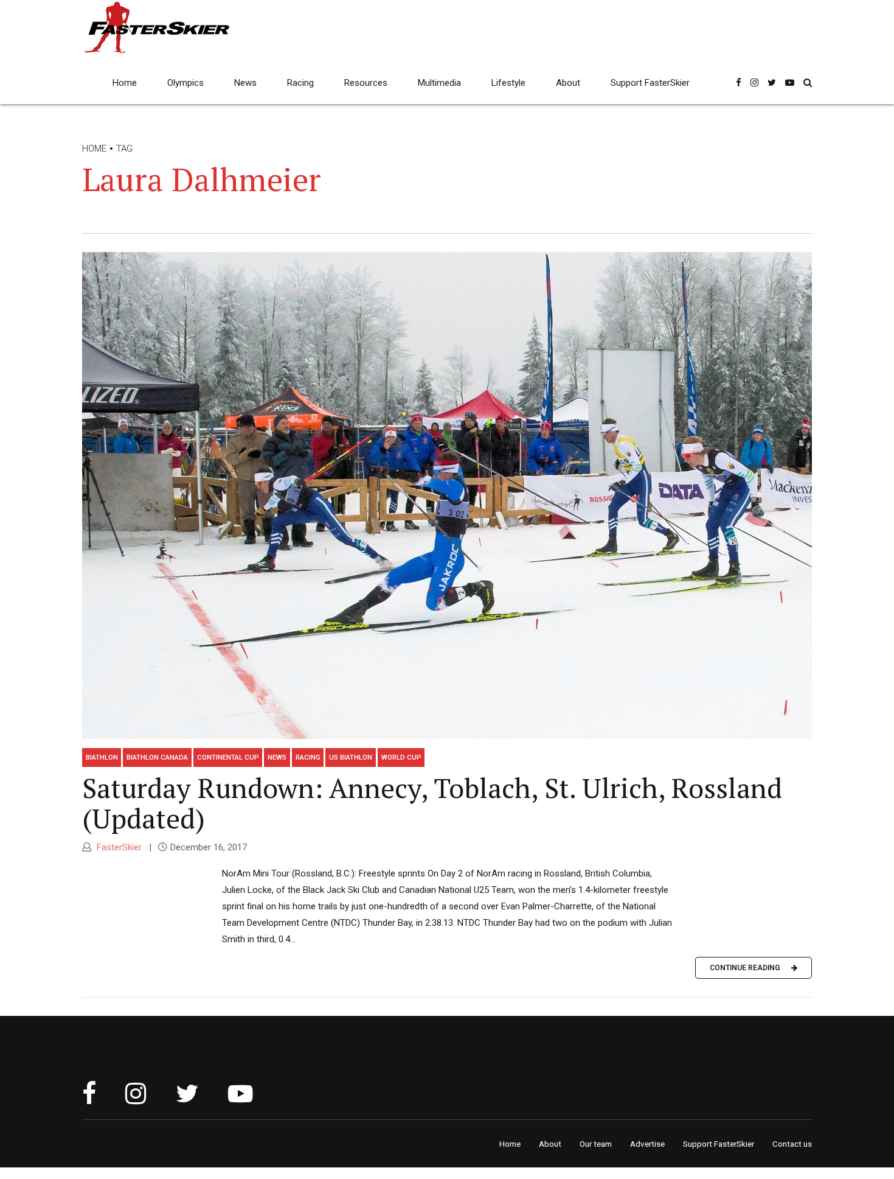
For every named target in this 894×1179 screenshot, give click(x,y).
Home (125, 82)
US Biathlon (350, 757)
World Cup (401, 757)
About (568, 82)
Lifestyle (508, 82)
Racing (300, 82)
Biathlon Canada (157, 757)
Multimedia (439, 82)
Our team (596, 1144)
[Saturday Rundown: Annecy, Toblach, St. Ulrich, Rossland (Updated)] (447, 495)
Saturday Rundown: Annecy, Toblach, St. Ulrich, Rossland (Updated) (432, 802)
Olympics (185, 82)
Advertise (647, 1144)
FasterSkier (118, 847)
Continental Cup (228, 757)
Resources (365, 82)
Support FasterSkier (650, 82)
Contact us (792, 1144)
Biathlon (102, 757)
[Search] (807, 82)
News (245, 82)
